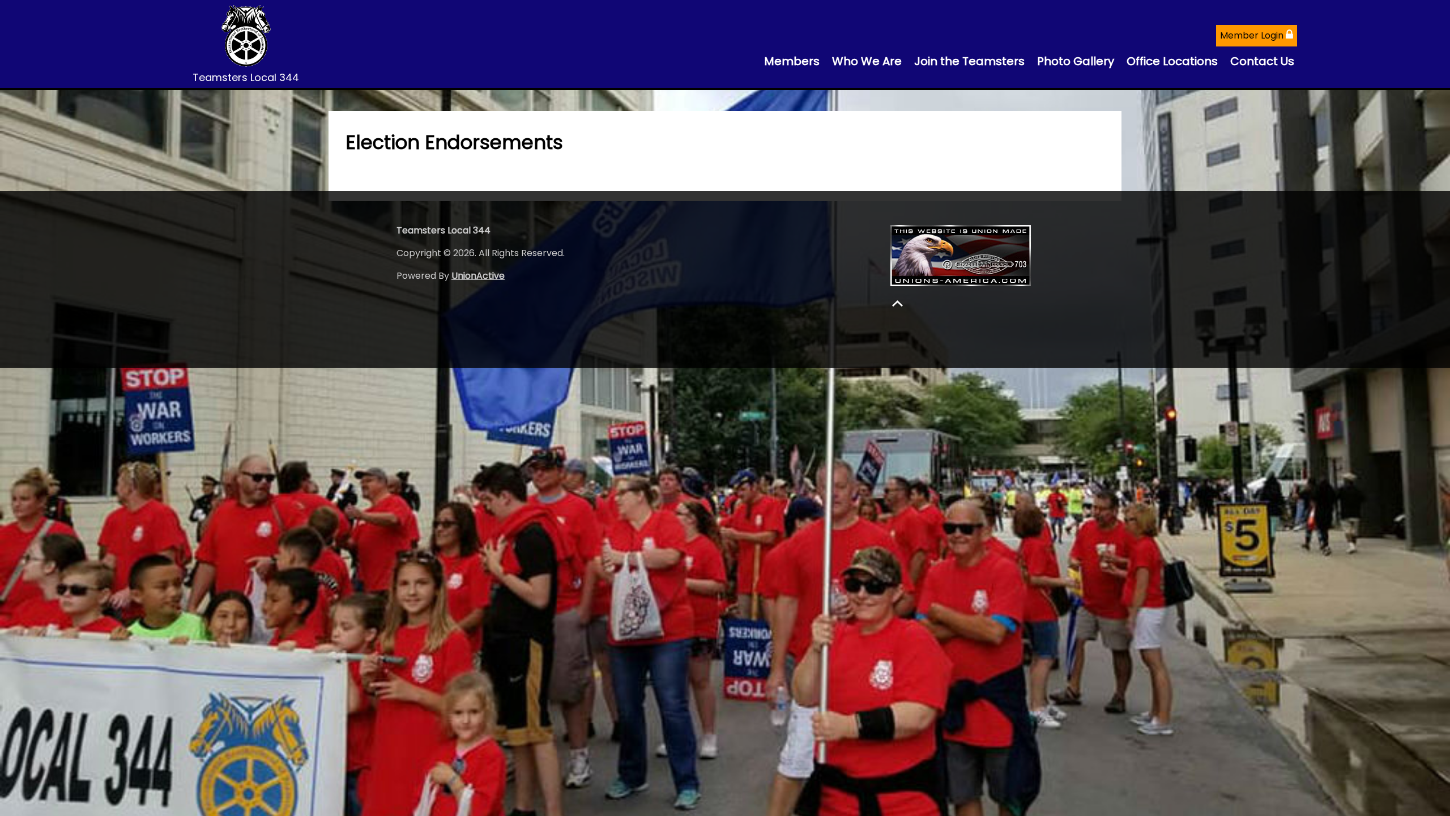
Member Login (1253, 35)
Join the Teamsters (969, 61)
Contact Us (1262, 61)
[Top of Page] (897, 303)
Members (792, 61)
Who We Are (867, 61)
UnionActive (478, 275)
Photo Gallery (1075, 61)
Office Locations (1172, 61)
